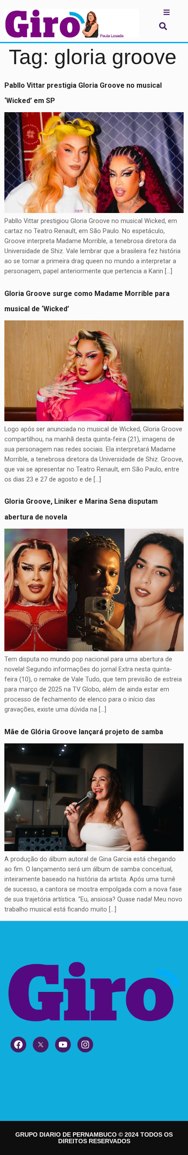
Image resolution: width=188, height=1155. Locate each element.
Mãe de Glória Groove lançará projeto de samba (83, 732)
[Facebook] (18, 1044)
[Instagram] (85, 1044)
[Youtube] (63, 1044)
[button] (163, 26)
